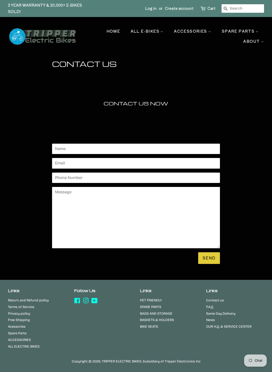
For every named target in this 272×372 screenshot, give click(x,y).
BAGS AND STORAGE (156, 313)
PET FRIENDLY (151, 300)
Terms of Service (21, 307)
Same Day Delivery (220, 313)
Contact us (215, 300)
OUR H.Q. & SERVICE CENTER (229, 326)
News (210, 320)
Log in (150, 8)
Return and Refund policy (28, 300)
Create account (179, 8)
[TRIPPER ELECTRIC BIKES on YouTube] (94, 302)
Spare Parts (17, 333)
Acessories (17, 326)
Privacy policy (19, 313)
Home (113, 31)
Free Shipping (19, 320)
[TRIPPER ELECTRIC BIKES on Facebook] (77, 302)
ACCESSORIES (191, 31)
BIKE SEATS (149, 326)
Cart (211, 8)
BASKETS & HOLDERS (157, 320)
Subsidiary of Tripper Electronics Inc (172, 361)
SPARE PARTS (239, 31)
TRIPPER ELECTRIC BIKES (121, 361)
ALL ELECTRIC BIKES (24, 346)
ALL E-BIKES (146, 31)
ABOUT (252, 41)
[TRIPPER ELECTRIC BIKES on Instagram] (86, 302)
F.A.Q (209, 307)
